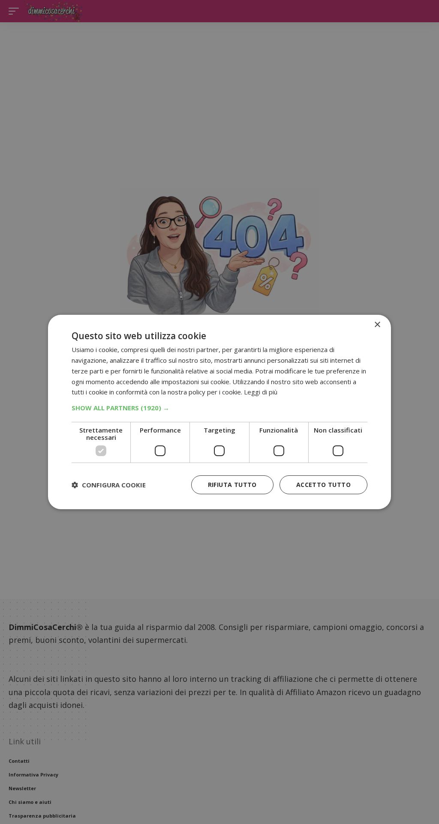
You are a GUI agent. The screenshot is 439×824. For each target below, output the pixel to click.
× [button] (377, 325)
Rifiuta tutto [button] (232, 485)
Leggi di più (260, 392)
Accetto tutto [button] (323, 485)
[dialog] (219, 412)
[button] (219, 408)
